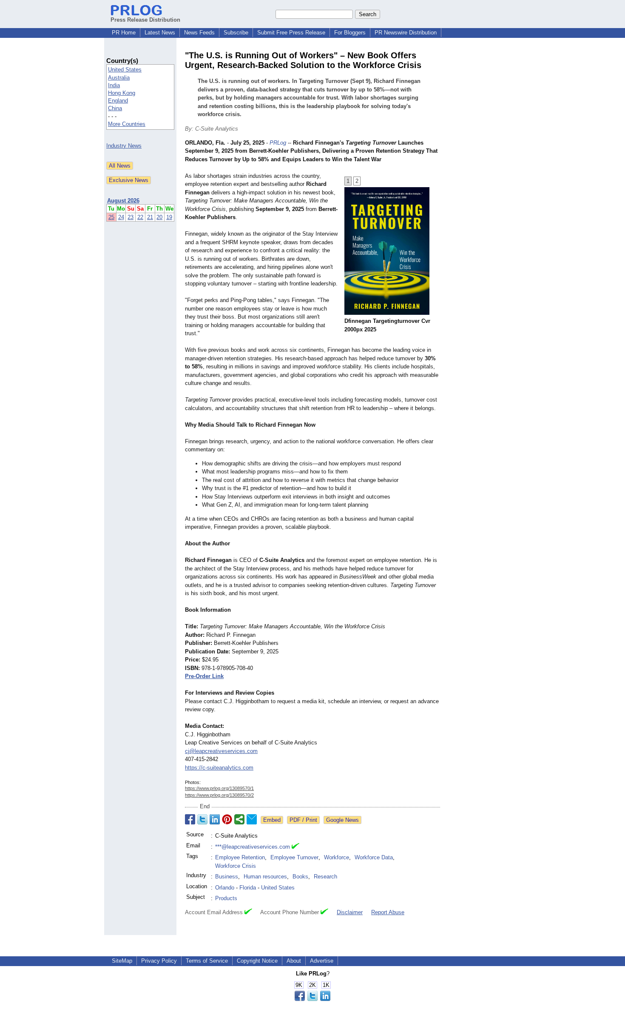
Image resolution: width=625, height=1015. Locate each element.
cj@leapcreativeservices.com (221, 751)
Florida (247, 887)
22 (140, 217)
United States (125, 69)
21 (150, 217)
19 (169, 217)
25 (111, 217)
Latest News (160, 32)
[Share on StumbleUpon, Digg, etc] (239, 819)
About (294, 961)
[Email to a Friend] (252, 819)
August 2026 (123, 200)
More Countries (126, 124)
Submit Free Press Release (291, 32)
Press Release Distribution (145, 20)
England (118, 100)
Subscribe (236, 32)
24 (121, 217)
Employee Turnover (294, 857)
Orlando (224, 887)
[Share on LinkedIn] (215, 819)
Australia (119, 77)
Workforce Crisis (235, 866)
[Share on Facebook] (190, 819)
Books (300, 876)
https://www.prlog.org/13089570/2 (219, 795)
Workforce (336, 857)
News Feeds (199, 32)
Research (325, 876)
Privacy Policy (159, 961)
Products (226, 898)
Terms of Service (207, 961)
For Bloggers (350, 32)
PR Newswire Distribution (406, 32)
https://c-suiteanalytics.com (219, 767)
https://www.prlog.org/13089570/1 (219, 788)
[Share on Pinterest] (227, 819)
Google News (342, 820)
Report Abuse (387, 912)
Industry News (124, 146)
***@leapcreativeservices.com (252, 847)
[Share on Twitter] (202, 819)
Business (226, 876)
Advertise (321, 961)
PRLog (278, 143)
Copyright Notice (257, 961)
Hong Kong (121, 93)
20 (159, 217)
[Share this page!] (312, 999)
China (115, 108)
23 (131, 217)
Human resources (265, 876)
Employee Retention (240, 857)
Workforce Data (374, 857)
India (114, 85)
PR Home (124, 32)
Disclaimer (350, 912)
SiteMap (122, 961)
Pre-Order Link (204, 676)
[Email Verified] (295, 847)
